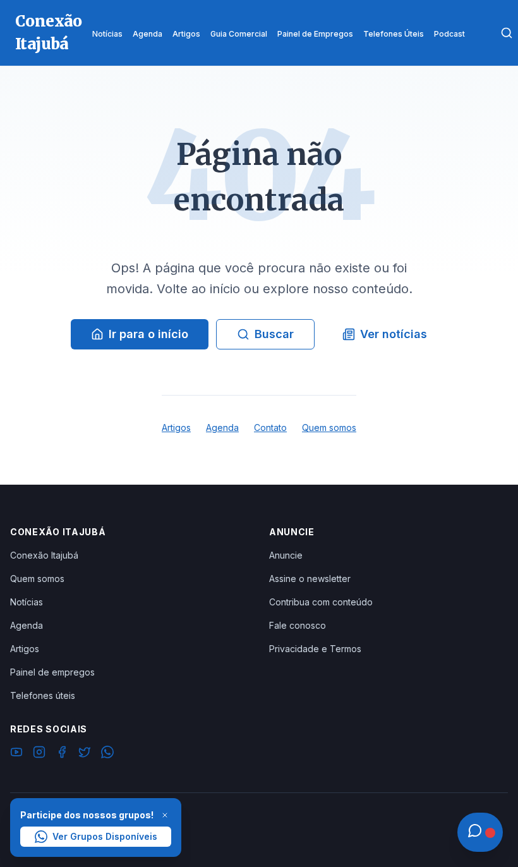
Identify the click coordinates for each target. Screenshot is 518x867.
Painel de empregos (52, 672)
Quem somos (329, 427)
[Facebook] (62, 754)
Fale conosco (297, 625)
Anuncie (286, 555)
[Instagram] (39, 754)
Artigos (176, 427)
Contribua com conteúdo (321, 602)
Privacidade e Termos (315, 648)
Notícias (26, 602)
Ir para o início (148, 334)
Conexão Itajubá (44, 555)
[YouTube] (16, 754)
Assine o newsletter (310, 578)
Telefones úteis (42, 695)
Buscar (274, 334)
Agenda (222, 427)
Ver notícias (393, 334)
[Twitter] (84, 754)
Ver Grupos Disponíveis (104, 836)
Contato (270, 427)
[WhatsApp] (107, 754)
